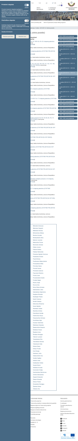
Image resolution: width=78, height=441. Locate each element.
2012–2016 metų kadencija (66, 46)
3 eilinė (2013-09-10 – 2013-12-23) (67, 87)
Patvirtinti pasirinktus (8, 36)
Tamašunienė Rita (37, 339)
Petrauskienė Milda (38, 263)
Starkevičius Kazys (38, 315)
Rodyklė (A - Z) (34, 422)
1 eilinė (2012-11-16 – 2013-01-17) (67, 97)
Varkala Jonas (36, 360)
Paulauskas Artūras (38, 256)
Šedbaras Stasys (37, 330)
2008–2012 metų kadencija (66, 101)
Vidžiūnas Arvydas (37, 367)
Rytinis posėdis (50, 28)
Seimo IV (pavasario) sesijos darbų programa (55, 22)
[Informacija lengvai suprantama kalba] (61, 5)
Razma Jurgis (36, 282)
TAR (40, 3)
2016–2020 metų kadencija (66, 43)
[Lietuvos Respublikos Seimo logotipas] (71, 5)
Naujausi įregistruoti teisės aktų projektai (41, 405)
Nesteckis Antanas (38, 245)
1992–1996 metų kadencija (66, 115)
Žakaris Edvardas (37, 379)
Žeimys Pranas (37, 381)
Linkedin (64, 430)
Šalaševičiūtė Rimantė (39, 327)
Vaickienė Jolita (37, 353)
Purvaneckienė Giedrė (38, 278)
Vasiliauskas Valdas (38, 363)
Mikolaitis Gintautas (38, 226)
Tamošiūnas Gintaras (38, 341)
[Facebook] (61, 418)
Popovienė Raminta (38, 273)
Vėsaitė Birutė (37, 365)
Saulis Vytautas (37, 299)
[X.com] (61, 423)
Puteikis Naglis (37, 280)
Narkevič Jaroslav (37, 240)
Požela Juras (36, 275)
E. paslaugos (63, 403)
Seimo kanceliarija (40, 8)
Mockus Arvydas (37, 235)
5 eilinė (37, 28)
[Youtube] (61, 425)
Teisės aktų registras (36, 401)
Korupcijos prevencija (36, 412)
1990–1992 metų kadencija (66, 118)
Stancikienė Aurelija (38, 313)
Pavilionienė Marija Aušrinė (40, 261)
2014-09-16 (43, 28)
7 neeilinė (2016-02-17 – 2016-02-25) (67, 59)
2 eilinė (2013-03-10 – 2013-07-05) (67, 92)
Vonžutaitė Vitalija (38, 370)
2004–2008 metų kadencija (66, 104)
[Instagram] (61, 428)
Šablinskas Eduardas (38, 325)
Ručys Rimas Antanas (38, 287)
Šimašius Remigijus (38, 334)
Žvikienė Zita (36, 389)
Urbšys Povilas (37, 348)
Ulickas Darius (36, 346)
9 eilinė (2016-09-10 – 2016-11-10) (67, 50)
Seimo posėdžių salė (36, 22)
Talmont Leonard (37, 337)
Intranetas (33, 426)
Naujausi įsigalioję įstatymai (37, 407)
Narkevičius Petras (38, 242)
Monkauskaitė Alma (38, 237)
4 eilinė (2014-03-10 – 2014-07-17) (67, 78)
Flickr (63, 421)
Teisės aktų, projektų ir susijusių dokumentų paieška (43, 403)
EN (55, 3)
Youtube (64, 425)
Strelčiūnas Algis (37, 320)
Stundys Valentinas (38, 322)
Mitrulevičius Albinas (38, 233)
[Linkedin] (61, 430)
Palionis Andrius (37, 249)
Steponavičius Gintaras (39, 318)
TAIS (32, 3)
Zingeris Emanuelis (38, 377)
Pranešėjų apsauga (35, 414)
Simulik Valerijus (37, 301)
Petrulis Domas (37, 268)
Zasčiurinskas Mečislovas (39, 372)
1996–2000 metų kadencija (66, 111)
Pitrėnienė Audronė (38, 271)
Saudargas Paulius (38, 296)
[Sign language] (59, 5)
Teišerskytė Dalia (37, 344)
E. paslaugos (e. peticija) (52, 8)
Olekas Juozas (37, 247)
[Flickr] (61, 421)
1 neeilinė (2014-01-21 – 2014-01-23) (67, 83)
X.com (63, 423)
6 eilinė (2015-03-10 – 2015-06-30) (67, 68)
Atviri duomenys (64, 409)
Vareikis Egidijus (37, 358)
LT (53, 3)
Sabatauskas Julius (38, 289)
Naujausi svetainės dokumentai (38, 409)
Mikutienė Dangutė (38, 228)
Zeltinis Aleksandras (38, 374)
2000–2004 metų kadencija (66, 108)
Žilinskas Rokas (37, 386)
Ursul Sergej (36, 351)
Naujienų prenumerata (65, 411)
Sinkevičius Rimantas (38, 304)
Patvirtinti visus (22, 36)
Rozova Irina (36, 285)
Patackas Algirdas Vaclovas (40, 254)
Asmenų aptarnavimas (66, 401)
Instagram (64, 428)
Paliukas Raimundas (38, 252)
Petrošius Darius (37, 266)
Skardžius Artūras (37, 311)
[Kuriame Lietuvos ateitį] (68, 438)
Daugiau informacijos (7, 31)
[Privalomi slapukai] (26, 5)
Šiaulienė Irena (37, 332)
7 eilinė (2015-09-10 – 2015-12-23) (67, 64)
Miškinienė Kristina (38, 230)
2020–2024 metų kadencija (66, 39)
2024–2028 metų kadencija (66, 36)
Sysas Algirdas (37, 306)
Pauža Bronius (36, 259)
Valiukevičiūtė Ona (38, 356)
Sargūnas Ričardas (38, 294)
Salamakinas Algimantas (39, 292)
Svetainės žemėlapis (36, 420)
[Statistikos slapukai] (26, 20)
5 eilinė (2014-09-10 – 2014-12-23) (67, 73)
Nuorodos (33, 418)
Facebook (64, 418)
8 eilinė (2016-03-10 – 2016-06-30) (67, 54)
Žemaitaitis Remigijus (38, 384)
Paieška (33, 424)
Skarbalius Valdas (37, 308)
